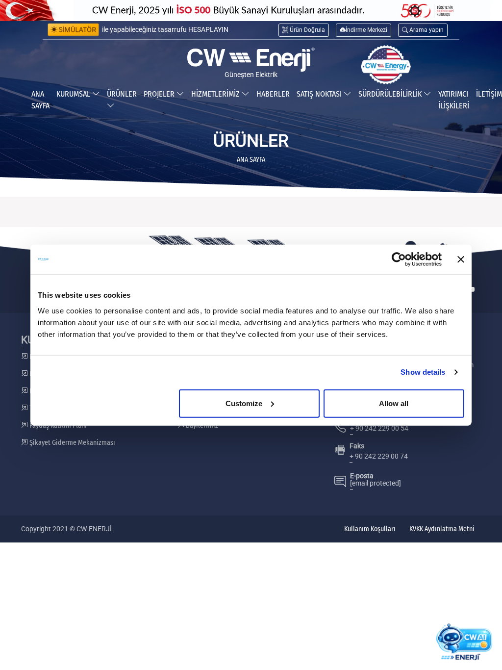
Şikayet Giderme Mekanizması (71, 442)
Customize (244, 403)
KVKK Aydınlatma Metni (442, 529)
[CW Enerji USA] (386, 65)
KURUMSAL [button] (74, 94)
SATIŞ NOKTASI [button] (320, 94)
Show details (423, 372)
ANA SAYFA (40, 99)
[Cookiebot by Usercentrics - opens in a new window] (399, 259)
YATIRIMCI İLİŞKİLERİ (453, 99)
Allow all (393, 403)
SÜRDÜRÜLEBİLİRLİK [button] (391, 94)
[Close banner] (460, 259)
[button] (423, 30)
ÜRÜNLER (122, 94)
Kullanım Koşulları (370, 529)
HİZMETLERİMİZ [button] (216, 94)
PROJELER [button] (160, 94)
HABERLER (273, 94)
